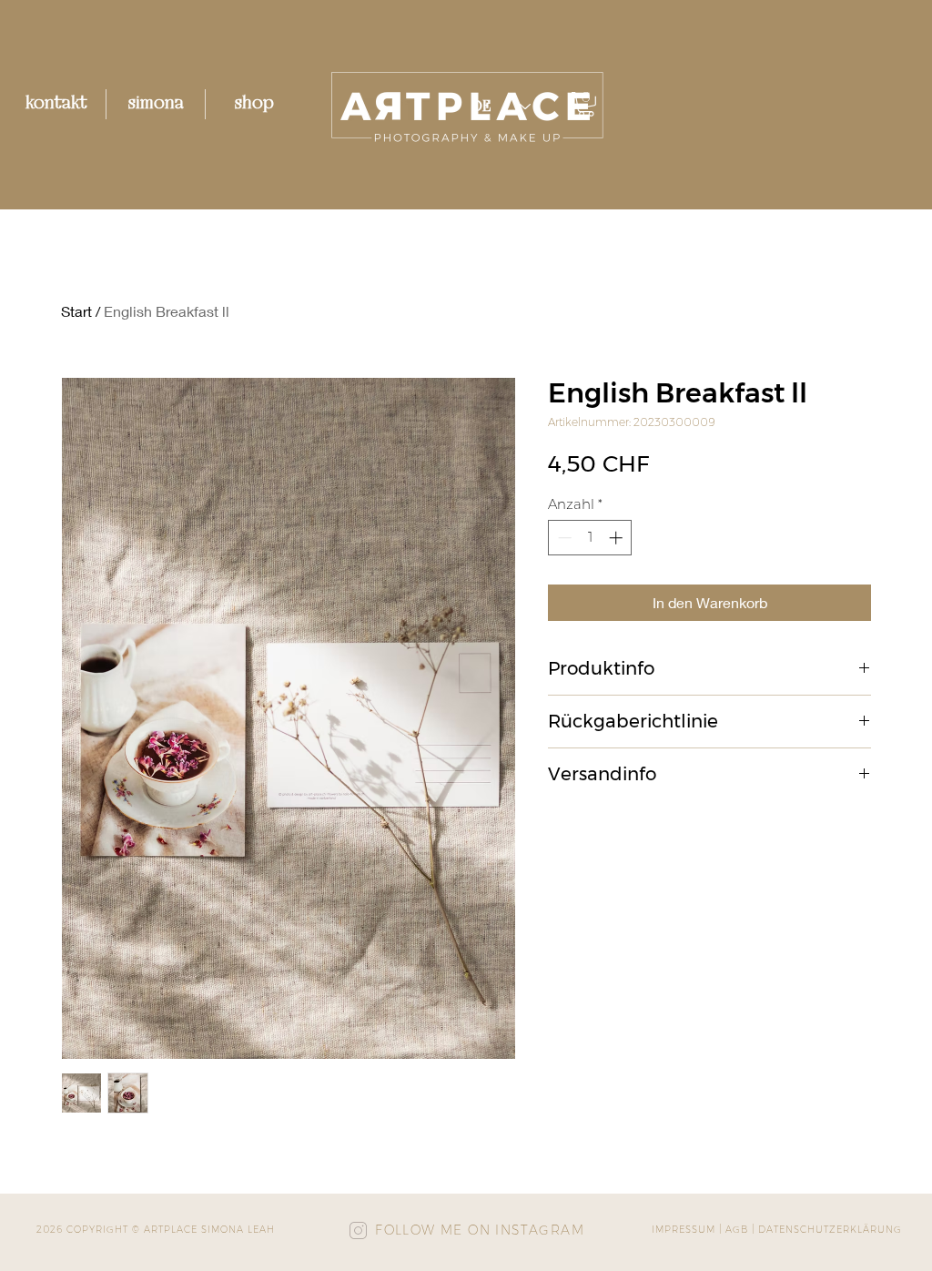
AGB (736, 1229)
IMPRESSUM (683, 1229)
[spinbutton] (590, 537)
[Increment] (617, 537)
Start (76, 311)
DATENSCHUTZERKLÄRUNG (830, 1229)
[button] (586, 104)
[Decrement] (563, 537)
